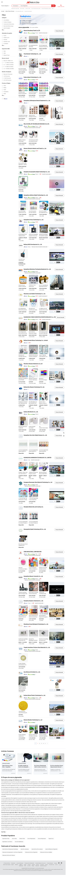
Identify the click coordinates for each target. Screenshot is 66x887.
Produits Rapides (50, 863)
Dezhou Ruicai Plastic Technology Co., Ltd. (34, 695)
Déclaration (13, 863)
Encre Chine (14, 838)
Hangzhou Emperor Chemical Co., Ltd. (33, 600)
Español (33, 864)
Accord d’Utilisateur (20, 863)
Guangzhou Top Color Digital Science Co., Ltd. (35, 435)
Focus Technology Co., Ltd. (32, 868)
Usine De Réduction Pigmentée (51, 849)
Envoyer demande (59, 30)
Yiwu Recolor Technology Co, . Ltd (32, 53)
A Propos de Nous (7, 863)
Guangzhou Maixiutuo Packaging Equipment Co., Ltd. (37, 269)
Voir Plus (3, 832)
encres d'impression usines (46, 8)
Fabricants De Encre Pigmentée (31, 852)
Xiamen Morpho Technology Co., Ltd (33, 719)
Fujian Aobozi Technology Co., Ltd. (32, 77)
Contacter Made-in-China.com (40, 863)
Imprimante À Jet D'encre (7, 841)
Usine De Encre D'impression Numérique (10, 849)
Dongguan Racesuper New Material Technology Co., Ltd (38, 482)
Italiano (46, 864)
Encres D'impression (42, 838)
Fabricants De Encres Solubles (46, 852)
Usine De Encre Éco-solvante (37, 849)
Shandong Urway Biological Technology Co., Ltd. (36, 624)
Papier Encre (51, 838)
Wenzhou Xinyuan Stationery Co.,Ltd (33, 363)
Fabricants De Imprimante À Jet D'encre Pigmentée (12, 852)
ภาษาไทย (28, 865)
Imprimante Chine (5, 838)
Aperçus (55, 863)
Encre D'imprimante (31, 838)
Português (42, 864)
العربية (60, 864)
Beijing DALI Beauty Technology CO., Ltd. (34, 387)
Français (29, 864)
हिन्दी (25, 865)
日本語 (25, 864)
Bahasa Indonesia (43, 865)
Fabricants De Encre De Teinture (8, 855)
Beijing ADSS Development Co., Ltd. (33, 244)
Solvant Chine (22, 838)
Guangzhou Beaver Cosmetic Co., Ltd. (33, 576)
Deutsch (37, 864)
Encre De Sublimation (19, 841)
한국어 (56, 864)
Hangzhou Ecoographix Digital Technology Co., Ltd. (37, 171)
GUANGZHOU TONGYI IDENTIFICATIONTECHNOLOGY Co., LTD (40, 317)
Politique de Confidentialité (29, 863)
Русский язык (51, 864)
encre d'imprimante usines (35, 8)
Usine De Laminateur (25, 849)
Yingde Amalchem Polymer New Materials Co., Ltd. (37, 647)
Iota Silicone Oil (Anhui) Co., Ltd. (32, 672)
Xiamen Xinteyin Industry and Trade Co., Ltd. (35, 148)
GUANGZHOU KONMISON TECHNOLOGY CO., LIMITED (37, 457)
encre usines (22, 8)
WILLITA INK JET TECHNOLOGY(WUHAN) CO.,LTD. (36, 124)
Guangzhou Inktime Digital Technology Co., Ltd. (36, 195)
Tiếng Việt (37, 865)
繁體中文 (21, 864)
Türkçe (33, 865)
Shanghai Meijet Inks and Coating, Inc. (33, 506)
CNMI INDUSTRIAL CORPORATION (32, 551)
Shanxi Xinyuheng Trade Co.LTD (32, 30)
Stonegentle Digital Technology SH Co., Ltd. (35, 529)
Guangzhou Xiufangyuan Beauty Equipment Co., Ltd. (37, 100)
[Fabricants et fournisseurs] (32, 2)
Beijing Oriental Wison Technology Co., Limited (36, 340)
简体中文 (16, 864)
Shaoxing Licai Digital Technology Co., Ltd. (34, 293)
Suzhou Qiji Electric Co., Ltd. (31, 411)
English (12, 864)
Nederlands (21, 865)
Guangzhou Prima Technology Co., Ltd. (34, 219)
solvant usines (27, 8)
